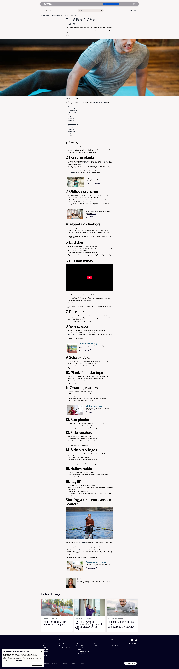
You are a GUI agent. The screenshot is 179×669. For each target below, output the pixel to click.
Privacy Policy (19, 660)
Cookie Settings (37, 664)
